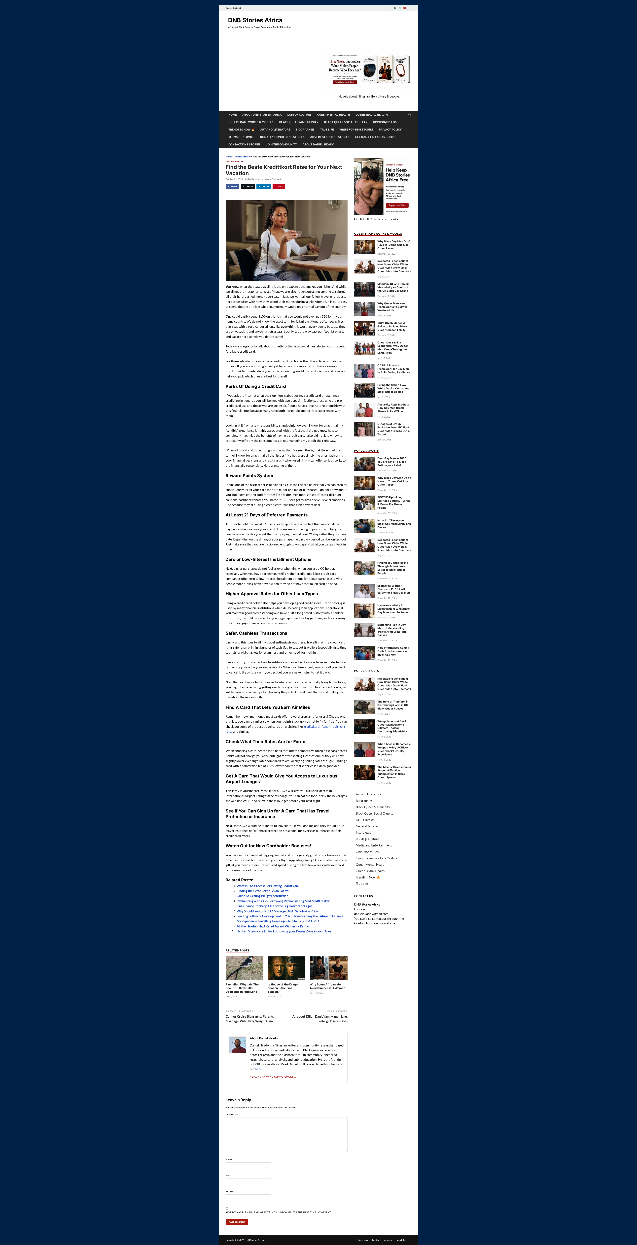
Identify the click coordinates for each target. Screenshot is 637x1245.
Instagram (388, 1240)
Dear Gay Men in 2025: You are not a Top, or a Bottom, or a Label (392, 462)
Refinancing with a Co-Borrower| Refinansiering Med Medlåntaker (283, 901)
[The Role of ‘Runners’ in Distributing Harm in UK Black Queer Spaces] (364, 702)
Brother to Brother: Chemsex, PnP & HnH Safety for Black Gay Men (393, 589)
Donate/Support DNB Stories (282, 137)
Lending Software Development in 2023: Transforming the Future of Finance (290, 916)
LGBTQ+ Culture (299, 114)
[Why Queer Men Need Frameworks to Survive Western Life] (364, 304)
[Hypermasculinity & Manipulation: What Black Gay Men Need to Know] (364, 606)
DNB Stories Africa (255, 20)
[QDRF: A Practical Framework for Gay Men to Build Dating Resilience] (364, 366)
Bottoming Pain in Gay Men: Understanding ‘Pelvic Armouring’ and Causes (392, 630)
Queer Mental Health (333, 114)
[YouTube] (405, 8)
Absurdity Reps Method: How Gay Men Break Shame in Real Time (393, 408)
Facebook (363, 1240)
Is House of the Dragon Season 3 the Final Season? (283, 988)
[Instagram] (400, 8)
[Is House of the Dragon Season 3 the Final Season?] (287, 969)
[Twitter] (395, 8)
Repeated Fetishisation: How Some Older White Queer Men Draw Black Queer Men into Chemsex (394, 266)
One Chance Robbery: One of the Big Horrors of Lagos (274, 906)
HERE (370, 219)
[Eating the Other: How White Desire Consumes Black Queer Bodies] (364, 385)
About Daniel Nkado (318, 144)
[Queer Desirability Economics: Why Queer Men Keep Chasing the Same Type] (364, 343)
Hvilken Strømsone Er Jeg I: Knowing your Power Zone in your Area (284, 931)
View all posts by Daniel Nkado (273, 1077)
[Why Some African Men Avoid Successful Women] (329, 969)
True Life (327, 129)
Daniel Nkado (254, 179)
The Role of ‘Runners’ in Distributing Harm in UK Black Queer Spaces (392, 705)
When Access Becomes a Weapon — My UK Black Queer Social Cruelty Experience (394, 749)
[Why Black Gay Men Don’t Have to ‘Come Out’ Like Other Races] (364, 242)
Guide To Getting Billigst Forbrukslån (262, 896)
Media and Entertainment (374, 845)
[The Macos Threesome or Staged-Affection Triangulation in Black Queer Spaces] (364, 768)
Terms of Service (241, 137)
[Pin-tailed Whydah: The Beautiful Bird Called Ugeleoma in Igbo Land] (244, 969)
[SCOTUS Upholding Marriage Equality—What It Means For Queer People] (364, 498)
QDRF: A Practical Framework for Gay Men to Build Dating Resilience (393, 369)
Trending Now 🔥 (241, 129)
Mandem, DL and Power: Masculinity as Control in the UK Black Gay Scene (393, 287)
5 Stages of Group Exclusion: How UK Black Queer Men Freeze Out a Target (393, 429)
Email (230, 1175)
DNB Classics (365, 820)
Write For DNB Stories (356, 129)
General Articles (242, 156)
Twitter (375, 1240)
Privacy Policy (390, 129)
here (258, 1069)
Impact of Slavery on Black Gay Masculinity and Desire (394, 524)
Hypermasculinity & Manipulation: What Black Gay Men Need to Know (393, 609)
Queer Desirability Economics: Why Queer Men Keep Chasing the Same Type (392, 347)
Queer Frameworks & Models (251, 122)
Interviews (363, 832)
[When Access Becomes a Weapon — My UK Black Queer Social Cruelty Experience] (364, 744)
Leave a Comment (272, 179)
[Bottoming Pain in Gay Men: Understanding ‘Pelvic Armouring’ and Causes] (364, 625)
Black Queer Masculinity (298, 122)
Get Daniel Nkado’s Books (375, 137)
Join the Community (281, 144)
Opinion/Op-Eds (385, 122)
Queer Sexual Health (371, 114)
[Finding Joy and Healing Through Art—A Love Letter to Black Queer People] (364, 563)
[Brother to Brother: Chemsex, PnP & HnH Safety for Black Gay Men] (364, 586)
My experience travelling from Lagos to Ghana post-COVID (278, 921)
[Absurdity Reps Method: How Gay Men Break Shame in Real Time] (364, 405)
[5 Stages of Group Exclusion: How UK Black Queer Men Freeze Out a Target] (364, 424)
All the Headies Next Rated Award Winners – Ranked (273, 926)
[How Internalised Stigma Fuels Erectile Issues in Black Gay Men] (364, 648)
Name (230, 1159)
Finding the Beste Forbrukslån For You (263, 891)
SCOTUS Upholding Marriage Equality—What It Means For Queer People (393, 502)
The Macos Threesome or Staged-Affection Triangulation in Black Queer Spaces (394, 772)
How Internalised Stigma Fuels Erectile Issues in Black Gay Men (393, 651)
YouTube (401, 1240)
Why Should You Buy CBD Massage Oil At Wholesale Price (277, 911)
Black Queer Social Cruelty (345, 122)
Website (231, 1191)
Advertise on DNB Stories (330, 137)
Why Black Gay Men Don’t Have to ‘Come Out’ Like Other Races (394, 245)
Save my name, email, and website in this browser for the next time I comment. (278, 1212)
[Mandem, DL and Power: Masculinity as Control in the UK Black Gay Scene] (364, 284)
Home (232, 114)
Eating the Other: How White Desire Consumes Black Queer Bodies (393, 388)
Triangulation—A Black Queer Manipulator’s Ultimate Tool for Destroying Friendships (392, 726)
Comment (233, 1114)
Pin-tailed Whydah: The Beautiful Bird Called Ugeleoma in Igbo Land (242, 988)
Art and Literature (275, 129)
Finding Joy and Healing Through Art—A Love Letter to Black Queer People (392, 568)
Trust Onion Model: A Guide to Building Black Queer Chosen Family (392, 326)
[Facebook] (390, 8)
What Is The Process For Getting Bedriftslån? (268, 886)
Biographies (305, 129)
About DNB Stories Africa (262, 114)
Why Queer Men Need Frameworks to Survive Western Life (392, 307)
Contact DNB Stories (244, 144)
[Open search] (409, 114)
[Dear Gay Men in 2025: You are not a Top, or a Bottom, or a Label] (364, 459)
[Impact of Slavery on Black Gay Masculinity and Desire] (364, 521)
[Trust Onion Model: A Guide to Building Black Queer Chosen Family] (364, 323)
